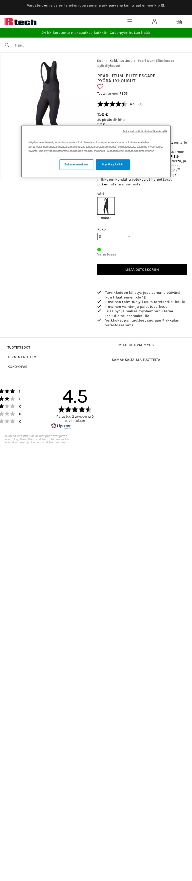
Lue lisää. (142, 32)
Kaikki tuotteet (121, 61)
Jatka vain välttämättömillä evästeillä (144, 131)
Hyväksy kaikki (113, 164)
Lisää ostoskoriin (142, 269)
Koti (100, 61)
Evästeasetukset (76, 164)
